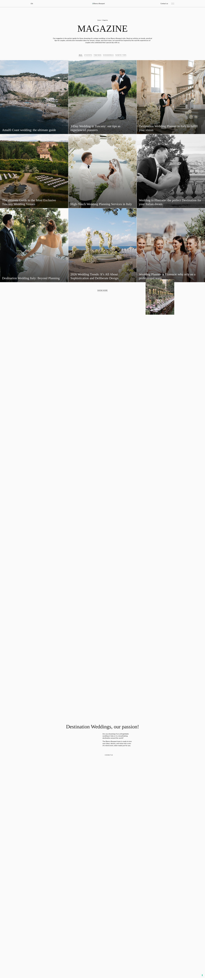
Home (99, 20)
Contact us (164, 3)
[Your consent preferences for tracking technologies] (202, 975)
